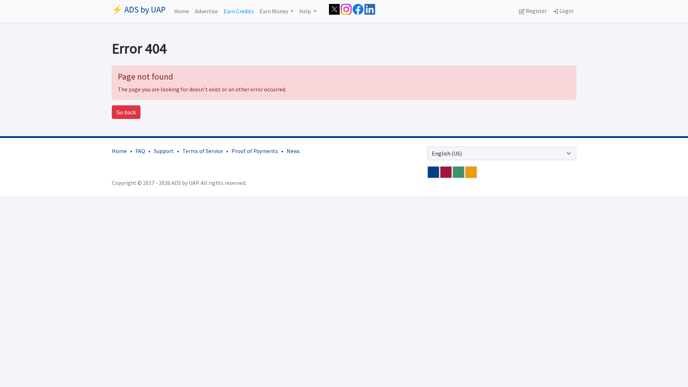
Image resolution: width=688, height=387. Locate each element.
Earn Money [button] (274, 11)
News (293, 150)
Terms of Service (202, 150)
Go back (126, 112)
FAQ (140, 150)
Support (164, 150)
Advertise (206, 11)
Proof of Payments (254, 150)
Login (565, 10)
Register (536, 10)
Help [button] (305, 11)
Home (181, 11)
